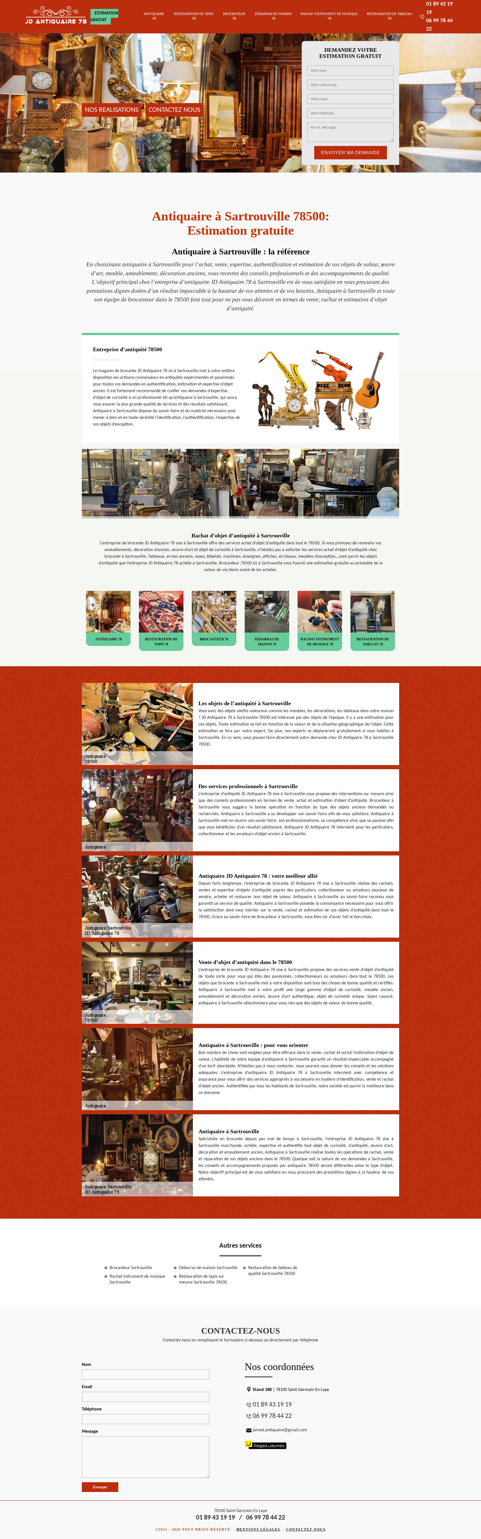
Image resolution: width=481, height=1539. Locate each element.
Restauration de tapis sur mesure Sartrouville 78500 (203, 1279)
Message (90, 1431)
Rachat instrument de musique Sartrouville (137, 1279)
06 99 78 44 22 (272, 1416)
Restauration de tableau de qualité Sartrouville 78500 (272, 1271)
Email (87, 1387)
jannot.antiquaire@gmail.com (280, 1430)
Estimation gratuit (104, 16)
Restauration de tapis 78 (193, 16)
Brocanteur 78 (234, 16)
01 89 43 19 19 (272, 1405)
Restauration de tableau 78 (389, 16)
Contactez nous (174, 109)
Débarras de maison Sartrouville (208, 1268)
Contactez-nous (306, 1529)
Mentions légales (258, 1529)
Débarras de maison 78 (273, 16)
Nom (86, 1365)
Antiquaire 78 (154, 16)
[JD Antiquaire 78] (56, 16)
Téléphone (92, 1409)
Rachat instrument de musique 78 (329, 16)
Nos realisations (111, 109)
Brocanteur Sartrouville (131, 1268)
